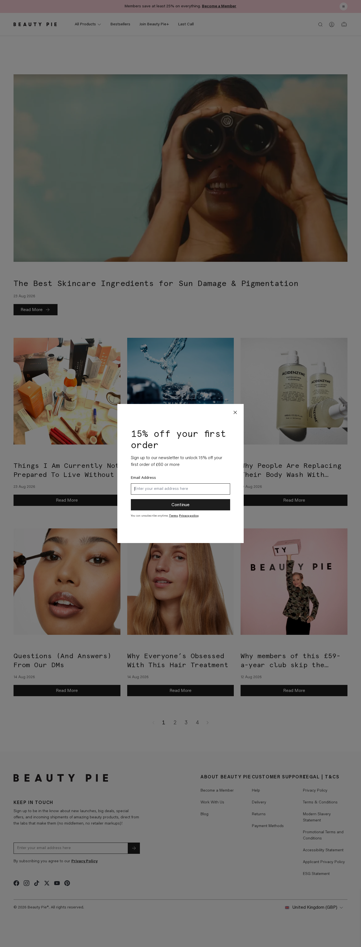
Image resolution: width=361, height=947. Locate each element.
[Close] (235, 412)
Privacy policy (189, 516)
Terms (173, 516)
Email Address (143, 478)
